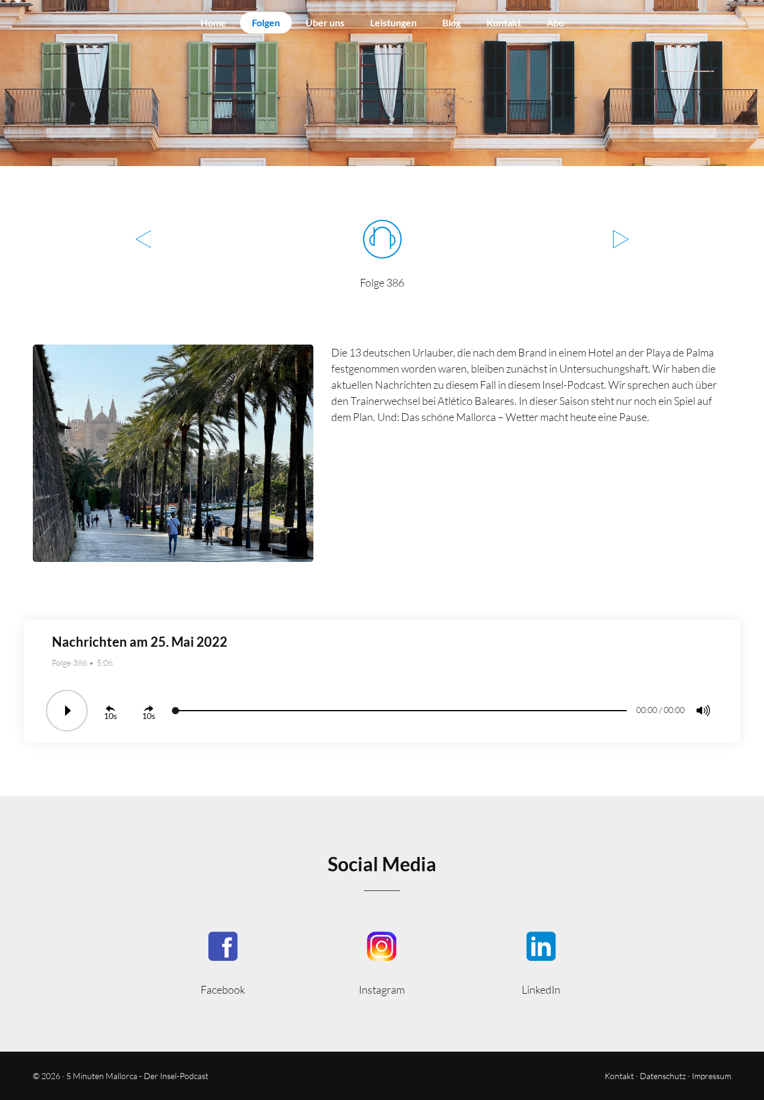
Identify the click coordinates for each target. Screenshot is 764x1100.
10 (108, 716)
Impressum (711, 1076)
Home (213, 22)
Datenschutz (663, 1076)
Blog (451, 22)
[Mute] (703, 711)
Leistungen (393, 22)
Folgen (266, 22)
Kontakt (503, 22)
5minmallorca (541, 962)
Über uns (325, 22)
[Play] (67, 711)
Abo (555, 22)
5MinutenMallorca (223, 962)
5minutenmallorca (382, 962)
